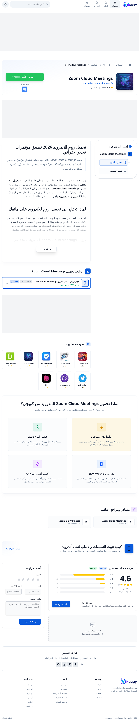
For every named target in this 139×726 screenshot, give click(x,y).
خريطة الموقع (61, 702)
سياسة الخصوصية (60, 693)
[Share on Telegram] (58, 664)
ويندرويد (29, 693)
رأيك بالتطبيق (35, 599)
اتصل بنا (64, 689)
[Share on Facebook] (75, 664)
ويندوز (30, 684)
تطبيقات (99, 684)
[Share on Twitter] (69, 664)
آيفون (30, 697)
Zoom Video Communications (96, 83)
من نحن (64, 684)
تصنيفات (99, 697)
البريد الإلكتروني (15, 586)
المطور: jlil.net (7, 718)
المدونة (99, 693)
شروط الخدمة (61, 697)
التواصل (94, 65)
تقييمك (38, 574)
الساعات (29, 706)
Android (106, 65)
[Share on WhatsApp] (64, 664)
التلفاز (30, 702)
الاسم (38, 586)
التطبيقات (119, 65)
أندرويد (30, 689)
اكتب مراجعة (61, 604)
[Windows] (24, 89)
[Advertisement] (69, 32)
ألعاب (100, 689)
